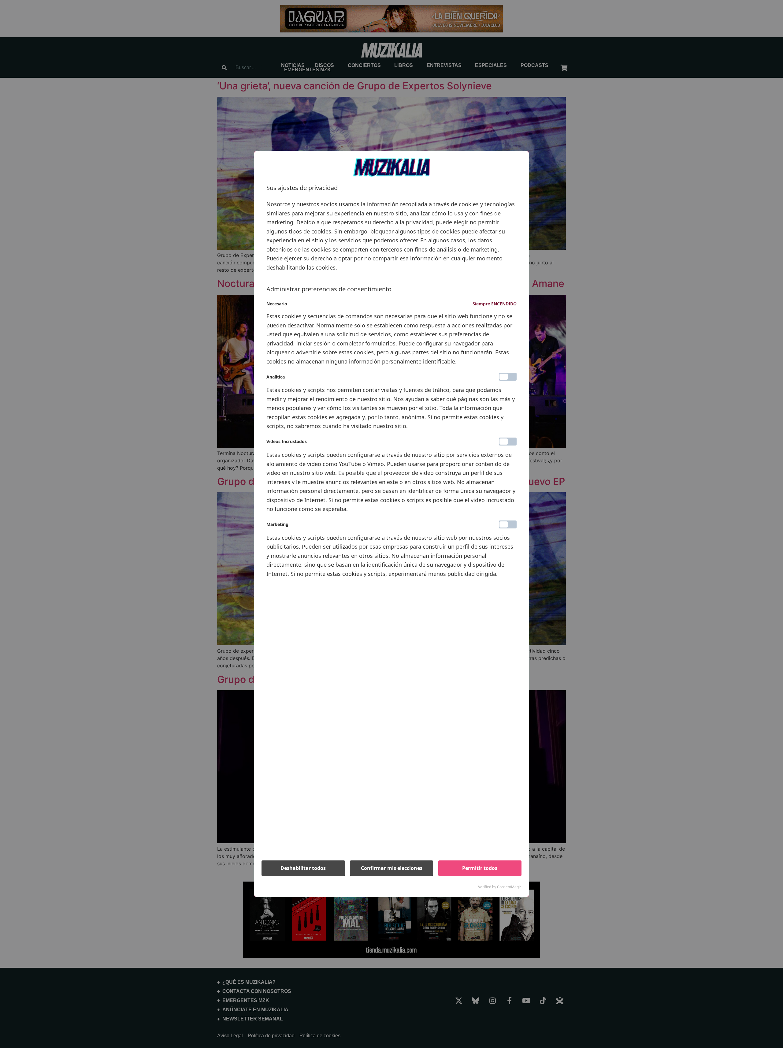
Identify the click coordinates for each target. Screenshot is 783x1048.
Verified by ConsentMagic (499, 887)
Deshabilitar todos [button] (303, 868)
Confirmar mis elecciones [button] (391, 868)
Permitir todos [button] (479, 868)
